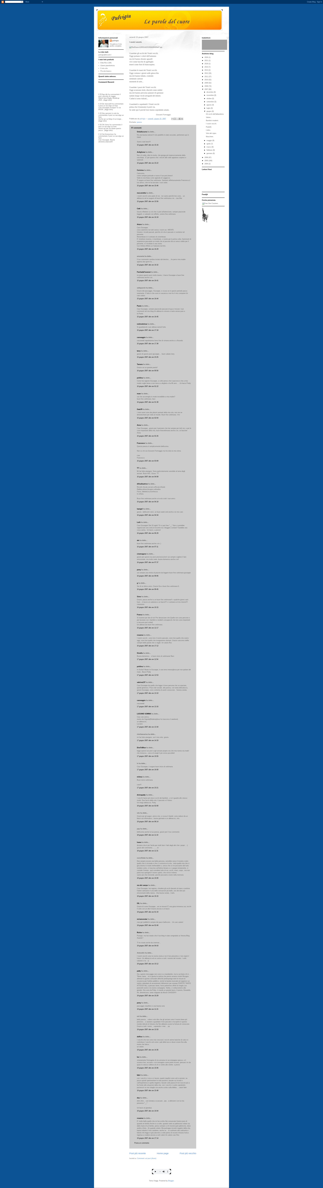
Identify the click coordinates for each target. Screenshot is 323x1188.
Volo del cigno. (211, 133)
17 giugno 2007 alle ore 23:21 (147, 788)
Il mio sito (104, 68)
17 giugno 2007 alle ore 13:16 (147, 706)
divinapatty (141, 795)
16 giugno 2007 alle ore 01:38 (147, 402)
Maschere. (210, 137)
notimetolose (142, 324)
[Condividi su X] (177, 119)
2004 (207, 164)
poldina (140, 378)
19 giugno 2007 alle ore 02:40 (147, 925)
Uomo (107, 125)
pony (139, 570)
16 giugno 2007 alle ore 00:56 (147, 371)
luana (139, 842)
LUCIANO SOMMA (144, 714)
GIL (138, 903)
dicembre (210, 92)
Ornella (140, 653)
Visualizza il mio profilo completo (116, 45)
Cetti (138, 209)
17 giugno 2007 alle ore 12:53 (147, 675)
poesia (139, 122)
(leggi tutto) (107, 100)
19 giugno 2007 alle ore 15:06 (147, 1068)
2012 (207, 73)
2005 (207, 161)
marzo (209, 147)
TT (138, 468)
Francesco (141, 443)
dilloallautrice (142, 484)
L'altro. (208, 130)
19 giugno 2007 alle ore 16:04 (147, 1111)
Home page (163, 1153)
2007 (207, 89)
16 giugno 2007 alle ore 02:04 (147, 418)
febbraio (210, 150)
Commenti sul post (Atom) (146, 1158)
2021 (207, 60)
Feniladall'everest (144, 272)
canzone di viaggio (109, 96)
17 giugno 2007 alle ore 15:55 (147, 756)
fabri (138, 1075)
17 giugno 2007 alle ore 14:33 (147, 740)
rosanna (140, 635)
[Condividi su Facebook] (179, 119)
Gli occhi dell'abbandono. (215, 114)
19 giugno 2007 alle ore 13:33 (147, 1029)
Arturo (139, 224)
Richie (139, 932)
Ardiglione (141, 152)
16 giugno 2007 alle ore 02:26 (147, 436)
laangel (140, 509)
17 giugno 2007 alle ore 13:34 (147, 727)
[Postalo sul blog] (175, 119)
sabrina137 (141, 682)
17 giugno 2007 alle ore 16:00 (147, 770)
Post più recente (137, 1153)
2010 (207, 80)
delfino (139, 1037)
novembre (210, 95)
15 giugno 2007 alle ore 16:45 (147, 317)
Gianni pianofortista (107, 65)
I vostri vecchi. (211, 124)
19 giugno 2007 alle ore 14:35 (147, 1050)
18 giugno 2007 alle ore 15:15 (147, 896)
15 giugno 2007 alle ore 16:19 (147, 217)
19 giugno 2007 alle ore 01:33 (147, 912)
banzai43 (108, 104)
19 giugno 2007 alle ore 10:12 (147, 964)
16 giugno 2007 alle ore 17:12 (147, 646)
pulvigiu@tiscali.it (104, 55)
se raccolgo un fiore (110, 106)
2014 (207, 67)
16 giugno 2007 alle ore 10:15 (147, 607)
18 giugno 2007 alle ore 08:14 (147, 822)
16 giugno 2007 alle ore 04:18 (147, 502)
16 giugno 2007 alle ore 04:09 (147, 477)
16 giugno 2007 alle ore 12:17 (147, 628)
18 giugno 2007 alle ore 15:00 (147, 878)
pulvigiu (115, 41)
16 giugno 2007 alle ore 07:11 (147, 547)
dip (106, 94)
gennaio (210, 153)
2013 (207, 70)
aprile (209, 144)
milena (139, 777)
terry (138, 351)
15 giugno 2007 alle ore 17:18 (147, 330)
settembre (210, 102)
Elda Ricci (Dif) (105, 63)
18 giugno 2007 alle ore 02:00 (147, 806)
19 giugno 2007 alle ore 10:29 (147, 996)
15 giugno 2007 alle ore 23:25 (147, 357)
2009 (207, 83)
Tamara (140, 364)
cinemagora (141, 554)
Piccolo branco (105, 71)
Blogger (171, 1181)
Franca (139, 615)
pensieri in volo (110, 113)
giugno (209, 111)
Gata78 (139, 409)
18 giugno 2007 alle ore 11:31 (147, 851)
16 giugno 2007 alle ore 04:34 (147, 515)
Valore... (209, 117)
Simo (139, 597)
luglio (209, 108)
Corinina (140, 170)
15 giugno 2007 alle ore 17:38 (147, 344)
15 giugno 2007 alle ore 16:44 (147, 299)
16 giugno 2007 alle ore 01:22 (147, 386)
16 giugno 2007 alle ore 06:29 (147, 533)
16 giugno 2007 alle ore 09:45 (147, 589)
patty (139, 971)
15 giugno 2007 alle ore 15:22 (147, 163)
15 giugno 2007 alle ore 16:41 (147, 280)
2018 (207, 64)
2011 (207, 76)
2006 (207, 157)
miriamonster (142, 919)
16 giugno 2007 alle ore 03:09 (147, 461)
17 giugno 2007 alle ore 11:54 (147, 659)
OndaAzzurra (142, 132)
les (138, 1057)
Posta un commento (141, 1143)
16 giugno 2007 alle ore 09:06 (147, 576)
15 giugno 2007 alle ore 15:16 (147, 145)
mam (139, 394)
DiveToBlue (141, 748)
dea (138, 1098)
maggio (209, 140)
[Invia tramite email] (172, 119)
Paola (139, 306)
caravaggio (141, 337)
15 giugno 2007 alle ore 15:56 (147, 201)
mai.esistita (141, 193)
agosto (209, 105)
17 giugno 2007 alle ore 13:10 (147, 693)
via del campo (142, 885)
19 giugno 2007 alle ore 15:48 (147, 1090)
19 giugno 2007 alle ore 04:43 (147, 946)
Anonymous (109, 134)
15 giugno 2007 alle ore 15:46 (147, 186)
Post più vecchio (188, 1153)
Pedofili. (209, 127)
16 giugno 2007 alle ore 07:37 (147, 562)
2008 (207, 86)
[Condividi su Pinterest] (182, 119)
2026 (207, 57)
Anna (139, 425)
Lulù (138, 522)
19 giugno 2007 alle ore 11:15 (147, 1009)
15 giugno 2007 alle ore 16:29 (147, 249)
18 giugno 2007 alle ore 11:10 (147, 835)
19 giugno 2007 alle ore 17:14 (147, 1138)
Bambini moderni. (212, 120)
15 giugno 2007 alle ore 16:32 (147, 265)
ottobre (209, 98)
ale (138, 540)
